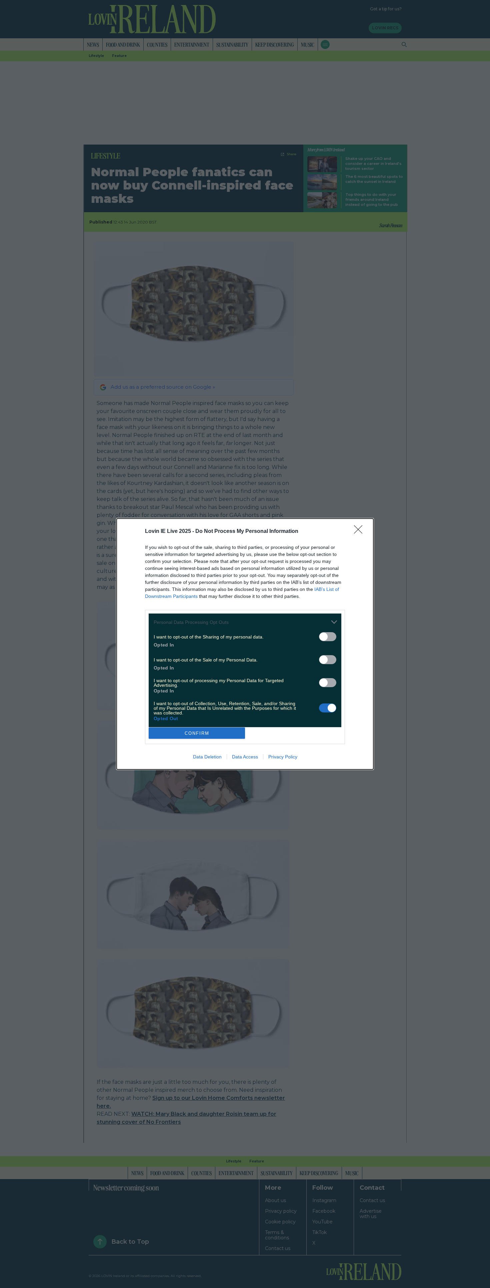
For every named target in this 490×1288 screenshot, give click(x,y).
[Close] (360, 531)
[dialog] (245, 644)
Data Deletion (207, 756)
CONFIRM (197, 733)
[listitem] (245, 622)
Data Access (245, 756)
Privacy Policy (282, 756)
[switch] (327, 636)
